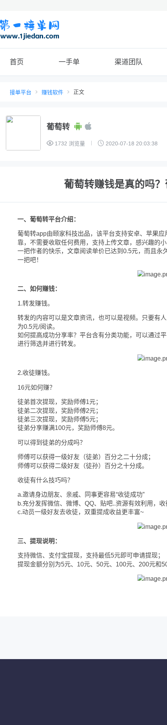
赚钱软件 (52, 92)
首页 (17, 62)
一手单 (69, 62)
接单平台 (20, 92)
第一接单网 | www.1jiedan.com (29, 29)
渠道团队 (129, 62)
